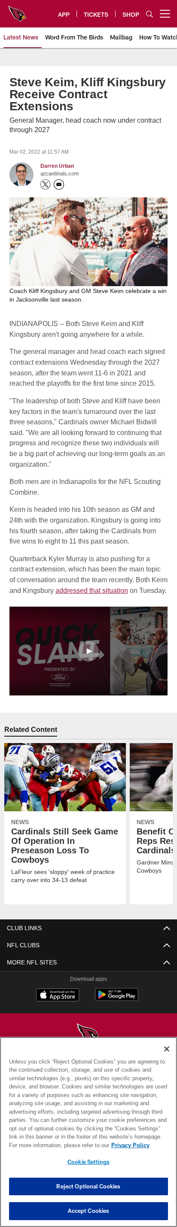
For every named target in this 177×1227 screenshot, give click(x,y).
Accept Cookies (89, 1210)
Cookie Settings (88, 1161)
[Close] (166, 1049)
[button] (88, 661)
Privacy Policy (56, 1145)
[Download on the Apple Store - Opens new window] (57, 1006)
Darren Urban (57, 166)
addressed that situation (108, 590)
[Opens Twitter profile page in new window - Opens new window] (45, 184)
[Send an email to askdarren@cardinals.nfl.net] (59, 184)
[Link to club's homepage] (17, 10)
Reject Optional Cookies (88, 1186)
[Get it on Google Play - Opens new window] (116, 1009)
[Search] (149, 14)
